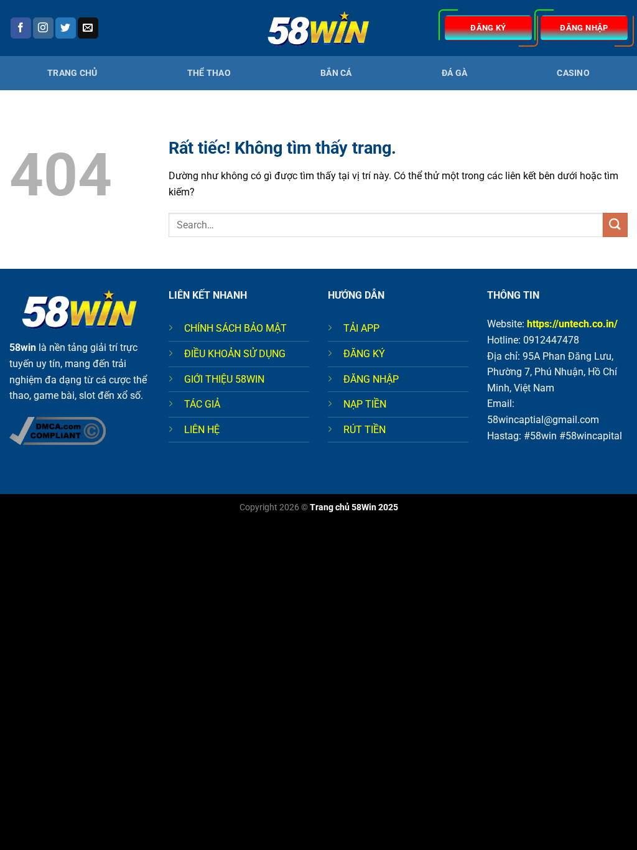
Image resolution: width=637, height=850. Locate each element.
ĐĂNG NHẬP (371, 379)
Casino (573, 73)
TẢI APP (361, 328)
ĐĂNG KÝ (364, 354)
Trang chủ (72, 73)
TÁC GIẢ (202, 404)
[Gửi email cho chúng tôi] (88, 28)
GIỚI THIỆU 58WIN (224, 379)
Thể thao (209, 73)
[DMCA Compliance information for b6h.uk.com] (57, 430)
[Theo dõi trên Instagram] (43, 28)
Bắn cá (336, 73)
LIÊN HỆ (202, 430)
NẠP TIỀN (364, 404)
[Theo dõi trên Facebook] (21, 28)
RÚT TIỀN (364, 430)
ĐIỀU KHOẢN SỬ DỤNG (235, 354)
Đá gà (454, 73)
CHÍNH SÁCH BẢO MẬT (235, 328)
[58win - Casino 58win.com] (318, 28)
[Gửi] (615, 225)
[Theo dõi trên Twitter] (65, 28)
